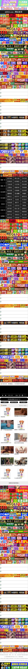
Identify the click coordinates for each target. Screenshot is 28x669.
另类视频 (24, 187)
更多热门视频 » (23, 405)
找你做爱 (24, 190)
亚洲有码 (9, 181)
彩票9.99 (9, 199)
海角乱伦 (17, 211)
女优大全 (17, 205)
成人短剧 (24, 214)
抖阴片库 (3, 210)
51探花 (24, 202)
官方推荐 (3, 198)
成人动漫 (24, 181)
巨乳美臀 (24, 184)
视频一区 (3, 180)
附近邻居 (9, 190)
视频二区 (3, 186)
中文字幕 (17, 184)
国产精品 (9, 178)
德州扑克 (24, 196)
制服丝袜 (17, 187)
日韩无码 (24, 217)
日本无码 (24, 178)
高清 (17, 395)
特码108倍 (14, 402)
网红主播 (17, 178)
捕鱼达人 (9, 196)
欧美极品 (17, 181)
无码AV (3, 204)
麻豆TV (17, 202)
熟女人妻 (17, 208)
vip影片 (5, 402)
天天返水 (24, 199)
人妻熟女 (9, 187)
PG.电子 (23, 402)
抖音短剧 (9, 202)
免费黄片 (24, 208)
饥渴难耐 (17, 190)
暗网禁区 (9, 211)
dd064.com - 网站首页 (13, 12)
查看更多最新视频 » (14, 483)
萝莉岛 (24, 205)
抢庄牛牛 (17, 196)
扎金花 (17, 199)
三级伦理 (9, 184)
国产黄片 (9, 208)
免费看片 (3, 216)
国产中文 (9, 214)
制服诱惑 (24, 211)
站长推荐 (3, 192)
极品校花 (9, 217)
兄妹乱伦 (17, 214)
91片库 (10, 205)
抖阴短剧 (17, 217)
